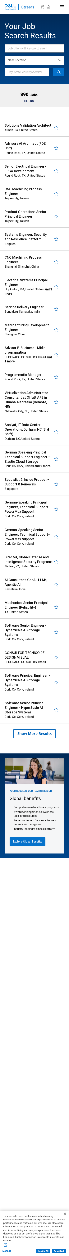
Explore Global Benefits (27, 841)
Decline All (43, 1251)
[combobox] (33, 48)
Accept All (59, 1251)
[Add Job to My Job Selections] (56, 127)
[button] (29, 95)
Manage (6, 1251)
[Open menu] (61, 6)
